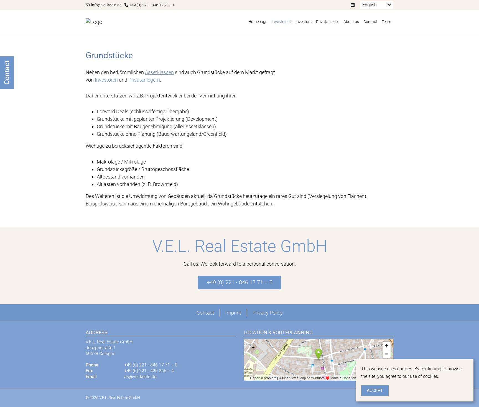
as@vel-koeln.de (140, 376)
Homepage (257, 21)
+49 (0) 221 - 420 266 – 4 (149, 370)
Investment (281, 21)
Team (386, 21)
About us (351, 21)
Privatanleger (327, 21)
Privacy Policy (268, 313)
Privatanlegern (144, 80)
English (369, 4)
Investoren (106, 80)
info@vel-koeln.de (105, 5)
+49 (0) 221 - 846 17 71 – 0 (151, 5)
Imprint (233, 313)
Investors (303, 21)
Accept (375, 390)
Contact (370, 21)
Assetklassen (159, 72)
